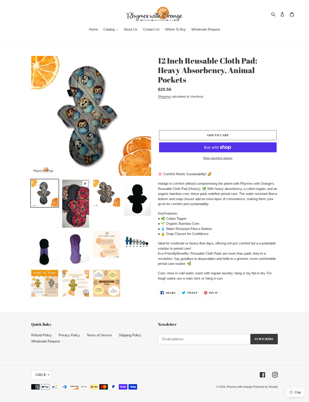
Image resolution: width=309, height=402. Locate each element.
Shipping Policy (130, 335)
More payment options (218, 158)
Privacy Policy (69, 335)
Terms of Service (99, 335)
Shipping (164, 96)
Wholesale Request (45, 341)
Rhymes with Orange (240, 386)
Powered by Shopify (265, 386)
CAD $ (40, 375)
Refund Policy (41, 335)
